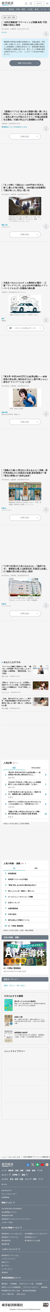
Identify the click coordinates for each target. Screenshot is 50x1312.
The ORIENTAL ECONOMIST (12, 1209)
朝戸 (3, 318)
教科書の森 (5, 1244)
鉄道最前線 (12, 873)
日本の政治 (12, 914)
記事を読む (25, 136)
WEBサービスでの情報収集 (11, 1287)
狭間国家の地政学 (21, 1033)
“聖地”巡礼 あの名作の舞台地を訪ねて (22, 885)
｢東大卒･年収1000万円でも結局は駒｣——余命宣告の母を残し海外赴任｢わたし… (24, 773)
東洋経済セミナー (31, 1237)
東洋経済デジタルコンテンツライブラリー (16, 1219)
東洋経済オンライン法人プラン (12, 1234)
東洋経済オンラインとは (10, 1255)
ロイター (4, 32)
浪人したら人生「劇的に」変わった (21, 891)
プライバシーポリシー (30, 1287)
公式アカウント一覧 (26, 1284)
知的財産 (44, 1287)
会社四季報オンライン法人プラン (36, 1234)
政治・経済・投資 (9, 17)
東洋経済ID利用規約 (29, 1291)
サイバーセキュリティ (9, 1194)
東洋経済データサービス (10, 1237)
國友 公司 (5, 225)
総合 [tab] (14, 768)
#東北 (6, 985)
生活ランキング (14, 903)
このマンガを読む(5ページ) (25, 328)
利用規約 (5, 1272)
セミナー (5, 1175)
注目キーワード (10, 979)
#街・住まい (21, 985)
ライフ (40, 1179)
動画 (36, 9)
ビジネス (5, 1179)
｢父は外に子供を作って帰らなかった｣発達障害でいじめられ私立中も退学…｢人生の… (24, 783)
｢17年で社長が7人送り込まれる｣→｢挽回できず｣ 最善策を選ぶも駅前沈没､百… (24, 793)
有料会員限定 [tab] (35, 768)
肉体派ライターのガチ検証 (18, 879)
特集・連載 (20, 9)
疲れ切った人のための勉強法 (25, 1001)
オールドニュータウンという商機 (20, 897)
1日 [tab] (14, 868)
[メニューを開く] (47, 3)
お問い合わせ (21, 1294)
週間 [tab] (35, 868)
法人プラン (5, 1265)
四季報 (14, 1175)
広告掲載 (39, 1284)
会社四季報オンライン (9, 1212)
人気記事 (7, 763)
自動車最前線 (13, 908)
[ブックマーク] (45, 34)
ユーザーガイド (7, 1269)
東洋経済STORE (7, 1215)
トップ (3, 9)
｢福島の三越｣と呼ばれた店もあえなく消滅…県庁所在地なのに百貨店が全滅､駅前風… (24, 813)
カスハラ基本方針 (8, 1294)
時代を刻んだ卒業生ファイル (18, 920)
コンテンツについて (8, 1259)
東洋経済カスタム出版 (32, 1240)
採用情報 (13, 1284)
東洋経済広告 (6, 1240)
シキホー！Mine (7, 1222)
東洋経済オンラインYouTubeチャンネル (14, 127)
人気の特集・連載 (11, 863)
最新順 (11, 9)
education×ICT (7, 1190)
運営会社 (5, 1284)
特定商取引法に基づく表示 (11, 1291)
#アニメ (12, 985)
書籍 (23, 1175)
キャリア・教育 (31, 1179)
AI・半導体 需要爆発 (15, 926)
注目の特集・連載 (11, 937)
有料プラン (5, 1262)
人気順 (30, 9)
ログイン (39, 3)
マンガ (43, 9)
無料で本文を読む (25, 63)
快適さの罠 (18, 1017)
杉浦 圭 (4, 508)
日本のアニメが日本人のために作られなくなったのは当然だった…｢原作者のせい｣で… (24, 803)
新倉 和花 (5, 412)
